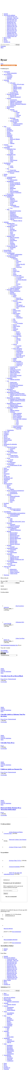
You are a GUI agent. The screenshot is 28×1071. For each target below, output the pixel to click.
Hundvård (12, 185)
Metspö (8, 1021)
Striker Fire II (19, 357)
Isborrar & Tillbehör (15, 139)
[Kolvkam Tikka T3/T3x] (6, 860)
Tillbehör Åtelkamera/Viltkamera (18, 104)
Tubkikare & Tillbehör (12, 407)
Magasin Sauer (13, 541)
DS (17, 337)
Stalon (5, 482)
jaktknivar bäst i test (12, 25)
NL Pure (18, 284)
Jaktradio (12, 109)
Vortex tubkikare (17, 427)
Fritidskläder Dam (11, 149)
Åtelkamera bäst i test (12, 35)
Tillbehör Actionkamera (16, 102)
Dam (8, 1028)
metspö (8, 132)
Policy (5, 950)
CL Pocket (18, 278)
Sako (5, 475)
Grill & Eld (9, 146)
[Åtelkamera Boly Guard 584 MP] (10, 622)
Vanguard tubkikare (18, 426)
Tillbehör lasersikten (15, 379)
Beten (11, 137)
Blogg (5, 981)
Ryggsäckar (6, 473)
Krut (8, 168)
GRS (11, 518)
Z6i (17, 341)
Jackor (11, 151)
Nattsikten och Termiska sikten (17, 399)
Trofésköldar (13, 205)
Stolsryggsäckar (14, 570)
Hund (5, 175)
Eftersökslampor (14, 383)
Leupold (15, 322)
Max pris (22, 581)
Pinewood (6, 469)
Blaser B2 (18, 298)
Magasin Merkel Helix (15, 538)
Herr (8, 1029)
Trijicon (15, 344)
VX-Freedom (19, 323)
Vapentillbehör (7, 511)
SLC (17, 285)
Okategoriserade (8, 440)
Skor (8, 486)
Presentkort (9, 461)
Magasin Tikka (13, 542)
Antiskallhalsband (11, 177)
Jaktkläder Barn (11, 223)
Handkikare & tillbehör (12, 255)
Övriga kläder (10, 1036)
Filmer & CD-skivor (12, 447)
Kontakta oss (7, 984)
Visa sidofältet (4, 650)
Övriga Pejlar (10, 194)
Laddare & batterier (18, 123)
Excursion (18, 261)
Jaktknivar (12, 199)
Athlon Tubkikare (17, 413)
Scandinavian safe (8, 478)
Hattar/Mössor (13, 240)
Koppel (12, 187)
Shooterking (7, 479)
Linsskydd (12, 368)
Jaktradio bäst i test (11, 23)
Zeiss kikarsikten (17, 361)
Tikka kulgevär (16, 510)
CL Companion (20, 277)
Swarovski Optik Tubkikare (20, 419)
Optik (5, 442)
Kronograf (9, 523)
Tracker (15, 90)
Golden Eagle (19, 352)
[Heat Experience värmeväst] (10, 606)
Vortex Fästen (13, 374)
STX (17, 424)
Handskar (12, 229)
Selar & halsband (14, 191)
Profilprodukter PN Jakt (16, 465)
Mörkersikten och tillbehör (13, 397)
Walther (15, 358)
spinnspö (9, 133)
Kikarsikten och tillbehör (13, 289)
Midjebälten (13, 188)
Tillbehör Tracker (17, 88)
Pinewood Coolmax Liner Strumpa (17, 839)
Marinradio (12, 118)
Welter (14, 360)
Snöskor (9, 487)
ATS (17, 420)
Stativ (11, 409)
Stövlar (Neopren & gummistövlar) (15, 490)
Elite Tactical (19, 305)
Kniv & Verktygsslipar (15, 210)
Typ (8, 568)
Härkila (5, 174)
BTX (17, 423)
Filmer (11, 449)
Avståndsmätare (11, 253)
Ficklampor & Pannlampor (16, 385)
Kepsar (11, 241)
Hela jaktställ (13, 230)
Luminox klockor (14, 457)
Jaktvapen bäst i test (12, 20)
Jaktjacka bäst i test (11, 28)
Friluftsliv (6, 144)
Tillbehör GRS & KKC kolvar (17, 521)
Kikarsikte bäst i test (12, 19)
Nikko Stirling (16, 326)
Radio (8, 108)
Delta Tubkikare (17, 414)
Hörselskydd (13, 95)
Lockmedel (9, 76)
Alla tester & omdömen (9, 957)
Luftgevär (6, 433)
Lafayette (18, 115)
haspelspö (9, 129)
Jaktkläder (6, 222)
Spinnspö (9, 1022)
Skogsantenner (16, 125)
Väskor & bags (13, 573)
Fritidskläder (7, 147)
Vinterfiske (9, 136)
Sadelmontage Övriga (15, 369)
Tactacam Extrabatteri (14, 866)
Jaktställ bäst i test (11, 22)
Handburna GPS (14, 92)
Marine (18, 265)
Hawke (15, 270)
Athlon (14, 295)
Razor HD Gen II (20, 355)
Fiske (5, 126)
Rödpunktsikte (10, 1051)
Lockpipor (9, 77)
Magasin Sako (13, 539)
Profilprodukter (10, 464)
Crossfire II (19, 350)
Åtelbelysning (13, 382)
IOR (14, 319)
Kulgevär (9, 507)
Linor (11, 140)
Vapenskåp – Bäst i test (12, 18)
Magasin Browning (14, 535)
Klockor (9, 454)
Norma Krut (13, 170)
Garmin (15, 85)
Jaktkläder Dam (11, 226)
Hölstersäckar (13, 569)
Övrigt (11, 189)
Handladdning (7, 163)
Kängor (9, 485)
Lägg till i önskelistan (6, 671)
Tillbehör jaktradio (14, 121)
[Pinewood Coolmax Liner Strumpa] (6, 839)
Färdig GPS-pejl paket (18, 84)
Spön (11, 142)
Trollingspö (9, 135)
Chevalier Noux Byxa (7, 743)
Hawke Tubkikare (17, 416)
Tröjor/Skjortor (13, 160)
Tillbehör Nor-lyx (14, 558)
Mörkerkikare (10, 1049)
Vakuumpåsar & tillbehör (16, 218)
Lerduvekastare (14, 201)
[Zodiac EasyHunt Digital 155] (10, 638)
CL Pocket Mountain (21, 279)
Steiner (14, 274)
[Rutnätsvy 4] (5, 653)
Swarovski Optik (17, 275)
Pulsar (14, 327)
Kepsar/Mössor (7, 250)
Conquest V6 (19, 364)
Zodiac (18, 116)
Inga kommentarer (16, 931)
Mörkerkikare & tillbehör (13, 392)
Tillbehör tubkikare (14, 410)
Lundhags (6, 434)
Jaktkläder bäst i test (12, 33)
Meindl (5, 435)
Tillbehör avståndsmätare (16, 254)
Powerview (19, 267)
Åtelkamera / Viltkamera (16, 101)
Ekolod (8, 128)
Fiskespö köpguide (11, 32)
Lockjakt (12, 202)
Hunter (18, 112)
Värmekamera (10, 430)
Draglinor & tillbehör (15, 184)
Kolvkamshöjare (14, 516)
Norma (11, 167)
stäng (2, 63)
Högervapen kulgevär (15, 509)
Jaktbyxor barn (13, 225)
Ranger (18, 331)
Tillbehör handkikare (15, 288)
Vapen (5, 506)
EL (17, 282)
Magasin (9, 531)
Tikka (5, 504)
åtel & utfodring (8, 74)
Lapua (11, 166)
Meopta (15, 324)
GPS (8, 81)
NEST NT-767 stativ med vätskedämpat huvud (13, 873)
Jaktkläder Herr (10, 236)
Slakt (8, 209)
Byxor (11, 150)
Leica (14, 272)
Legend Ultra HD (20, 264)
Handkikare (13, 257)
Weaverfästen (13, 376)
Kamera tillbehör (11, 1010)
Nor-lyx (6, 437)
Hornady (12, 173)
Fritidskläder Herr (11, 154)
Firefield (12, 292)
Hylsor (8, 164)
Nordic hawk (7, 438)
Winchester (6, 575)
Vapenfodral (13, 549)
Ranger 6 (18, 333)
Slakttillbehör (13, 215)
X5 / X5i (18, 340)
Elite (17, 260)
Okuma (5, 441)
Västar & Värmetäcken (15, 192)
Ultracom (15, 91)
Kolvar (8, 517)
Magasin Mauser (14, 537)
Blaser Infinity (19, 299)
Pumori (5, 471)
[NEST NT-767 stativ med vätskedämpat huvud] (6, 872)
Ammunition (7, 71)
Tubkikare (12, 412)
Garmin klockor (14, 455)
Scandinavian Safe (14, 556)
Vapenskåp (9, 554)
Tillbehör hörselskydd (15, 97)
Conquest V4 (19, 362)
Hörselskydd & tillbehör (13, 94)
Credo (17, 347)
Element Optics (17, 310)
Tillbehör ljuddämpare (15, 530)
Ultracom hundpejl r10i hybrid (10, 939)
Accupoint (18, 345)
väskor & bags (7, 566)
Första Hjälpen (10, 451)
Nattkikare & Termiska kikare (17, 393)
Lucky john (6, 431)
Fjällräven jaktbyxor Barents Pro (11, 769)
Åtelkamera (10, 1008)
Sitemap (6, 948)
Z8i (17, 343)
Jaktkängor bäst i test (12, 26)
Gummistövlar (13, 492)
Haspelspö (9, 1018)
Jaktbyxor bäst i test (11, 29)
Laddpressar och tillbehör (13, 171)
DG (17, 281)
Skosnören (12, 497)
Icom (17, 113)
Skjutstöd (9, 545)
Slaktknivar (13, 213)
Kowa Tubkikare (17, 417)
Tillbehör (9, 78)
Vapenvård (9, 563)
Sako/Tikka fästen (14, 371)
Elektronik (6, 80)
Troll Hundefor (13, 180)
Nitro (17, 307)
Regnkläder (13, 247)
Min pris (3, 581)
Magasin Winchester (15, 544)
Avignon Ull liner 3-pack (15, 847)
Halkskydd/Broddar (15, 496)
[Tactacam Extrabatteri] (6, 866)
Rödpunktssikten (14, 405)
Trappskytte (13, 105)
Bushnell (15, 258)
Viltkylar (12, 219)
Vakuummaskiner (14, 216)
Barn (8, 1035)
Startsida (6, 956)
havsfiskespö (10, 130)
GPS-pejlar (12, 83)
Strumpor (12, 243)
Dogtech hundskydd (15, 182)
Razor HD (18, 354)
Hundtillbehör (10, 181)
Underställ (12, 234)
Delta (14, 268)
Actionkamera (13, 99)
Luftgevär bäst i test (11, 36)
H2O (17, 263)
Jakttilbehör (10, 196)
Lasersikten (9, 378)
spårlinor (6, 480)
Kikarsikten (13, 293)
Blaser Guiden (7, 980)
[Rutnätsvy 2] (1, 653)
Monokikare (10, 389)
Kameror (9, 98)
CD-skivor (12, 448)
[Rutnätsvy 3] (3, 653)
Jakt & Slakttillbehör (9, 195)
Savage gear (7, 476)
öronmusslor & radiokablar (10, 444)
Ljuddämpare (13, 528)
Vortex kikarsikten (17, 348)
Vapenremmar (10, 551)
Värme (11, 248)
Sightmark (15, 329)
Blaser (14, 296)
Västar (11, 153)
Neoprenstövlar (14, 493)
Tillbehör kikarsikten (15, 372)
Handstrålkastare (14, 386)
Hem (2, 645)
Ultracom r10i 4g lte (8, 928)
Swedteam (6, 503)
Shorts (11, 158)
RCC (5, 472)
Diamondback (19, 351)
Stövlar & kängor (8, 483)
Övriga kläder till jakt (12, 246)
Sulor (11, 502)
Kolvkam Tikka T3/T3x (15, 860)
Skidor (8, 466)
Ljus (8, 381)
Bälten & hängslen (14, 237)
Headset (15, 122)
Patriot (5, 468)
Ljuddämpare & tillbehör (13, 527)
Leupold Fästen (14, 367)
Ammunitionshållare (15, 514)
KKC (11, 520)
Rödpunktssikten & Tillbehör (14, 403)
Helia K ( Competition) (19, 317)
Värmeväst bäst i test (12, 16)
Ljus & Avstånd (7, 251)
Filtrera (17, 582)
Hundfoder (9, 178)
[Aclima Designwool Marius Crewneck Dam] (6, 832)
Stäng (2, 673)
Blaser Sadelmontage (15, 291)
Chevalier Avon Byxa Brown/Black (12, 676)
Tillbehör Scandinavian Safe (17, 559)
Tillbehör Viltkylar (17, 220)
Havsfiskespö (10, 1020)
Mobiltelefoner (10, 106)
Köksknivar (13, 212)
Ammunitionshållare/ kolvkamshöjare (16, 513)
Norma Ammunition (12, 73)
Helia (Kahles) (16, 313)
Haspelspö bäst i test (12, 30)
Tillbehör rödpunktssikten (16, 406)
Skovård (12, 499)
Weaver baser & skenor (15, 375)
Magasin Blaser (14, 532)
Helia (17, 315)
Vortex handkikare (17, 286)
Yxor (11, 208)
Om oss (5, 983)
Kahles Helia (16, 271)
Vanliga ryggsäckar (14, 572)
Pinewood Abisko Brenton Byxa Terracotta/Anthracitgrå (11, 808)
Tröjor (11, 233)
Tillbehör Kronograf (15, 525)
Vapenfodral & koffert (12, 548)
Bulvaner (12, 198)
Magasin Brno (13, 534)
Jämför (2, 668)
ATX (17, 421)
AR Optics (18, 302)
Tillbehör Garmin (17, 87)
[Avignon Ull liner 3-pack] (6, 847)
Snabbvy (3, 670)
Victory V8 (19, 365)
